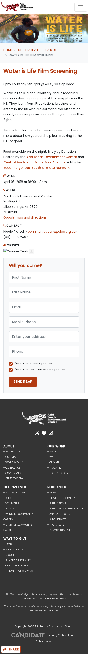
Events (50, 50)
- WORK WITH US (13, 462)
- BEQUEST (9, 555)
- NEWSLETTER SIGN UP (61, 498)
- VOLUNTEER (11, 503)
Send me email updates (33, 363)
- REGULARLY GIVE (14, 549)
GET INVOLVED (14, 487)
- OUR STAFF (10, 457)
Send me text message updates (39, 369)
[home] (18, 7)
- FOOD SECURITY (57, 473)
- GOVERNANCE (12, 473)
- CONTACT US (12, 467)
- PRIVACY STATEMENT (60, 530)
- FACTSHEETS (55, 524)
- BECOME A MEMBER (15, 492)
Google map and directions (24, 217)
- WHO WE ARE (12, 451)
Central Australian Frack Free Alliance (34, 162)
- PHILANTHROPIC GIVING (18, 571)
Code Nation (65, 635)
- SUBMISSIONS (56, 503)
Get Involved (28, 50)
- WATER (52, 457)
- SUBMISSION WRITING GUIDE (65, 508)
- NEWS (52, 492)
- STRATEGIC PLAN (14, 478)
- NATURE (53, 451)
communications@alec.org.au (52, 231)
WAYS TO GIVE (14, 538)
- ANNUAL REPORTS (58, 514)
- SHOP (7, 498)
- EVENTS (8, 508)
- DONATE (9, 544)
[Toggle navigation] (80, 7)
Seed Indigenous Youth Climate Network (36, 167)
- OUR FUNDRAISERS (15, 565)
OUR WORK (56, 446)
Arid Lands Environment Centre (51, 157)
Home (7, 50)
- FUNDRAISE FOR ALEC (17, 560)
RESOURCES (56, 487)
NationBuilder (44, 641)
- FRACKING (54, 467)
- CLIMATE (53, 462)
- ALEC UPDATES (57, 519)
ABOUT (9, 446)
